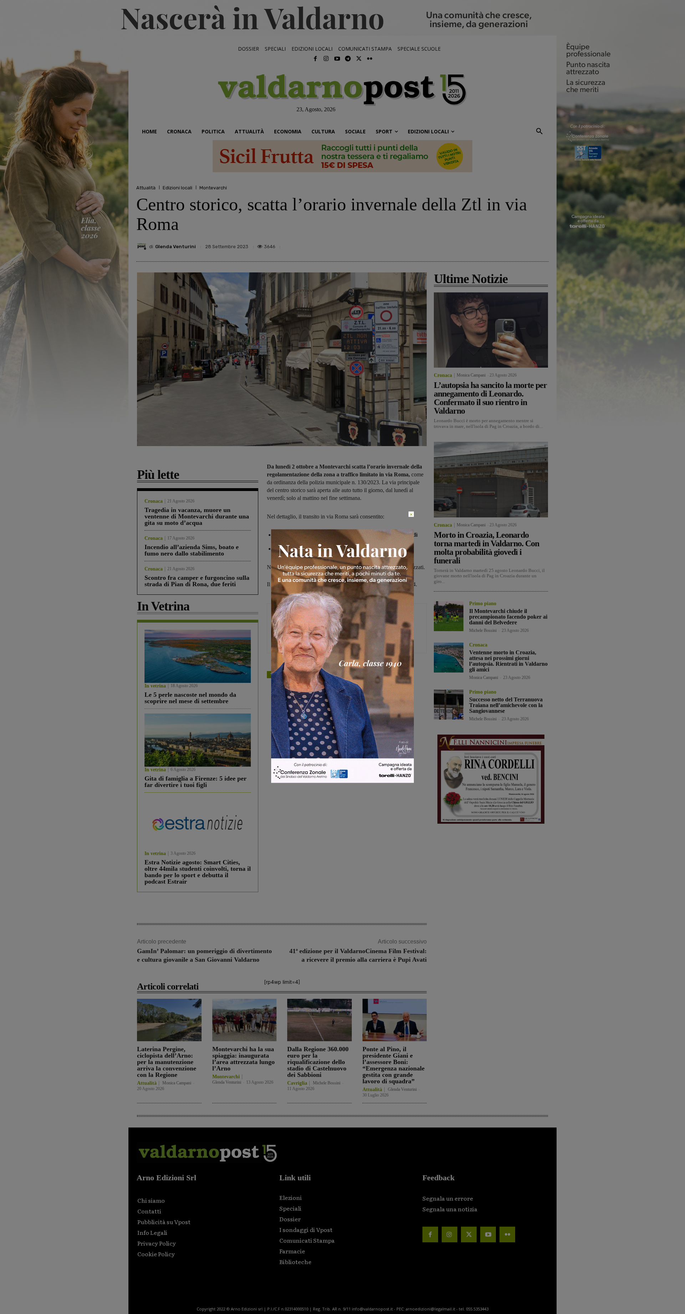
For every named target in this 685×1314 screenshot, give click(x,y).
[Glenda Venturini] (142, 246)
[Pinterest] (491, 244)
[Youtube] (337, 58)
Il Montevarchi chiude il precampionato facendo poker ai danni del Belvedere (508, 616)
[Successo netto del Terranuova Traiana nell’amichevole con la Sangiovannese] (448, 704)
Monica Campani (176, 1082)
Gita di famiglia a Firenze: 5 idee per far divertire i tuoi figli (195, 781)
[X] (475, 244)
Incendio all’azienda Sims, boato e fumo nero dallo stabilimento (191, 550)
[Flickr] (369, 58)
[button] (539, 131)
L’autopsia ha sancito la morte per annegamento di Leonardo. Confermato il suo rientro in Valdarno (490, 397)
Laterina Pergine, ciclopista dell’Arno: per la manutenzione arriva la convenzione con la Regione (166, 1061)
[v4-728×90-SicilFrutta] (342, 156)
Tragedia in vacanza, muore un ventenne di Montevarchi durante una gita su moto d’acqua (196, 516)
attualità (296, 674)
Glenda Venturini (175, 246)
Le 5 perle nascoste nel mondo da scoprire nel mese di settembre (190, 698)
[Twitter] (358, 58)
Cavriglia (297, 1083)
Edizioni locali (177, 187)
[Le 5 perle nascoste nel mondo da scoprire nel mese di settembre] (197, 656)
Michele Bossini (326, 1082)
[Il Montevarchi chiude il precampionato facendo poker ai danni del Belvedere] (448, 616)
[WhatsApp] (524, 244)
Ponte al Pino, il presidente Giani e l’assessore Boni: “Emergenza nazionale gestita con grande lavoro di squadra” (393, 1065)
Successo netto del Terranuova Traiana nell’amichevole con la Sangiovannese (506, 705)
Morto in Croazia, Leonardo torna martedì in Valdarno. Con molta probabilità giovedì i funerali (486, 547)
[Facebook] (315, 58)
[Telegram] (347, 58)
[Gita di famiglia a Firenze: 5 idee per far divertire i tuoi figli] (197, 740)
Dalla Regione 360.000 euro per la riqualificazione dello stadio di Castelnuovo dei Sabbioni (318, 1061)
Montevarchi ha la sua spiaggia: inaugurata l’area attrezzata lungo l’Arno (243, 1058)
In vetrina (155, 686)
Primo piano (482, 603)
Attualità (146, 187)
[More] (541, 244)
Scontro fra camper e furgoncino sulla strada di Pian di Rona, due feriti (196, 581)
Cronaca (153, 501)
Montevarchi (213, 187)
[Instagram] (326, 58)
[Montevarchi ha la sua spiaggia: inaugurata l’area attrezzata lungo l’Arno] (244, 1020)
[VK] (508, 244)
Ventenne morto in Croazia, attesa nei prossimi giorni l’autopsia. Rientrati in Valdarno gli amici (508, 661)
